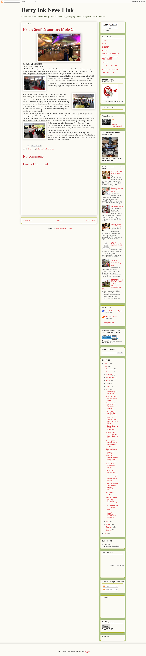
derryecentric (109, 322)
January (109, 530)
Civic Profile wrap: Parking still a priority (112, 451)
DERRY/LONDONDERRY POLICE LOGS (110, 58)
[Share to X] (36, 146)
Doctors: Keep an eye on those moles (117, 190)
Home (59, 220)
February (109, 527)
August (108, 380)
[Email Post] (28, 145)
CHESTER (105, 47)
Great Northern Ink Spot (113, 311)
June (108, 386)
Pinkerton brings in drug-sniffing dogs (111, 398)
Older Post (90, 220)
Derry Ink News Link (47, 10)
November (110, 372)
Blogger (86, 651)
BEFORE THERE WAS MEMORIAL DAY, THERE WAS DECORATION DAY (112, 284)
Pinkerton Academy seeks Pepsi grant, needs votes (112, 458)
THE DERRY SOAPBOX (110, 69)
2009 (106, 533)
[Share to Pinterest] (40, 146)
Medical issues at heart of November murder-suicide (112, 500)
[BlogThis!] (34, 146)
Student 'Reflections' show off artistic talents (117, 244)
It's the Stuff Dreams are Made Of (49, 29)
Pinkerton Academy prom (45, 149)
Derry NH (31, 149)
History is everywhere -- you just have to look (116, 262)
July (107, 383)
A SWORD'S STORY (110, 493)
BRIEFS (104, 62)
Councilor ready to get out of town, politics (112, 478)
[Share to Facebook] (38, 146)
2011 (106, 363)
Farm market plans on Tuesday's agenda (110, 405)
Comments (108, 589)
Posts (107, 586)
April (108, 521)
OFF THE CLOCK (108, 72)
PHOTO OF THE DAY (109, 66)
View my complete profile (117, 125)
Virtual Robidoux (110, 317)
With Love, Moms (117, 206)
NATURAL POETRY (110, 489)
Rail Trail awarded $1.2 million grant (112, 507)
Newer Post (27, 220)
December (110, 369)
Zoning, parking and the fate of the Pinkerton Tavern (111, 443)
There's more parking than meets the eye (111, 413)
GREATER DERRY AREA (110, 54)
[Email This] (32, 146)
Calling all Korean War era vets (112, 484)
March (108, 524)
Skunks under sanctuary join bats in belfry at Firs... (112, 435)
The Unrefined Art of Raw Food (117, 173)
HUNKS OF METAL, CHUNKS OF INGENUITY (111, 514)
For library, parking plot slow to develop (112, 472)
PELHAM (105, 50)
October (109, 374)
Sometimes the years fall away (116, 225)
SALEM (104, 43)
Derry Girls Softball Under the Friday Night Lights (112, 420)
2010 (106, 366)
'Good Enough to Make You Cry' (111, 392)
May (108, 389)
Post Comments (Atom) (64, 228)
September (110, 377)
